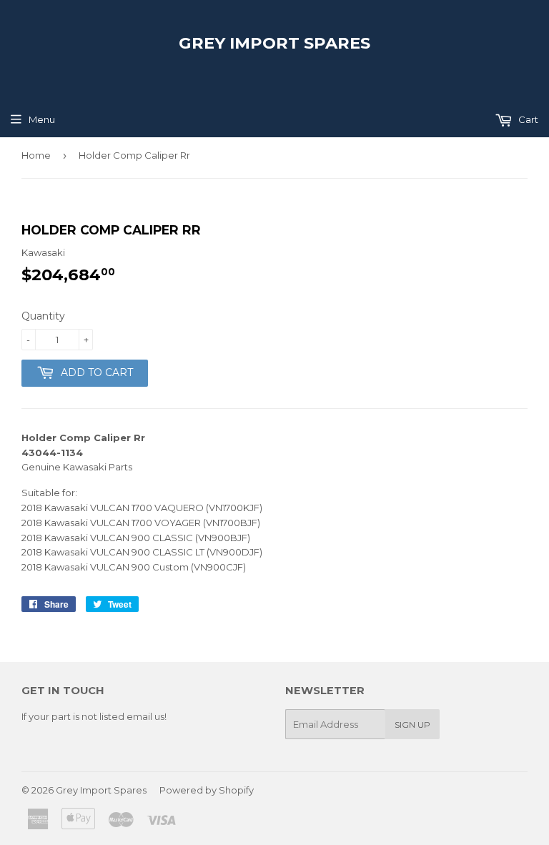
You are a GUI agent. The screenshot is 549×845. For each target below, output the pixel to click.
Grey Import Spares (274, 43)
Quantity (43, 316)
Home (36, 155)
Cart (527, 119)
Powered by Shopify (206, 790)
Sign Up (412, 724)
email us (145, 716)
